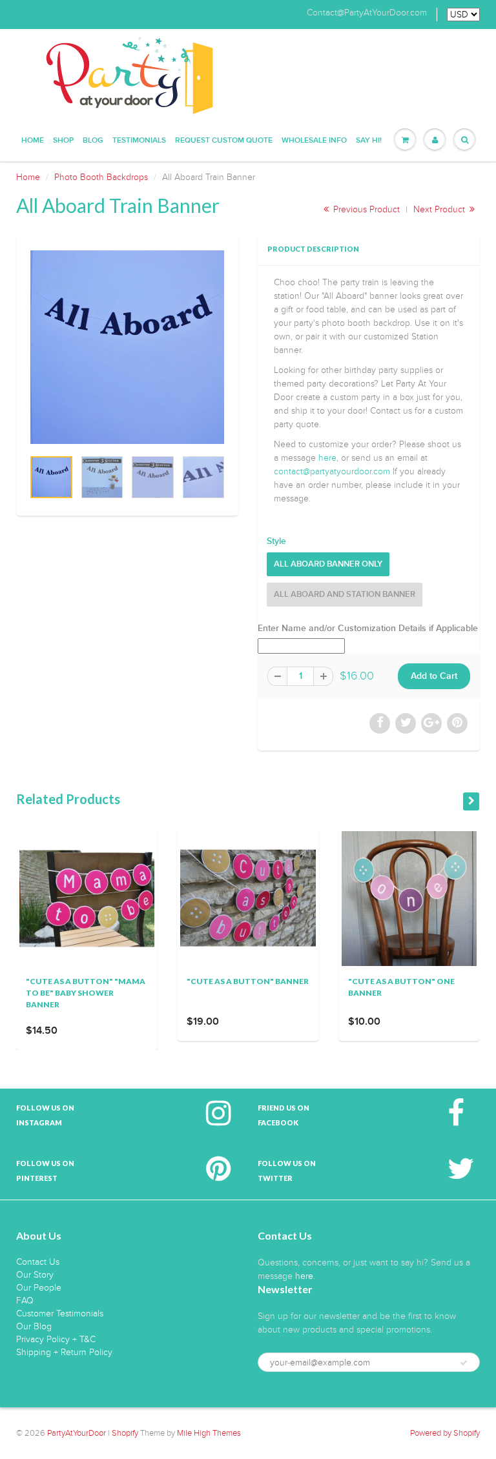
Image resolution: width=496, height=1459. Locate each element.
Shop (63, 141)
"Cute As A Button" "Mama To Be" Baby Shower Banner (85, 992)
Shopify (125, 1433)
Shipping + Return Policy (64, 1352)
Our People (38, 1287)
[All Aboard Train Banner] (127, 347)
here (327, 457)
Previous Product (365, 209)
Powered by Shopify (445, 1433)
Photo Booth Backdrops (101, 177)
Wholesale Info (314, 141)
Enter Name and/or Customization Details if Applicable (368, 628)
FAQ (25, 1300)
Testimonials (139, 141)
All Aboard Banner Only (328, 564)
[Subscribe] (463, 1363)
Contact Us (37, 1261)
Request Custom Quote (224, 141)
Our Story (35, 1274)
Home (32, 141)
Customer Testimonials (59, 1313)
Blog (93, 141)
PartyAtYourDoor (76, 1433)
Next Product (440, 209)
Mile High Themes (209, 1433)
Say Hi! (369, 141)
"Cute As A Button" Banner (248, 981)
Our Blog (34, 1326)
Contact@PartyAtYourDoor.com (367, 13)
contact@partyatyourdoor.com (332, 471)
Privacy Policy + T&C (56, 1339)
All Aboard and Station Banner (344, 594)
